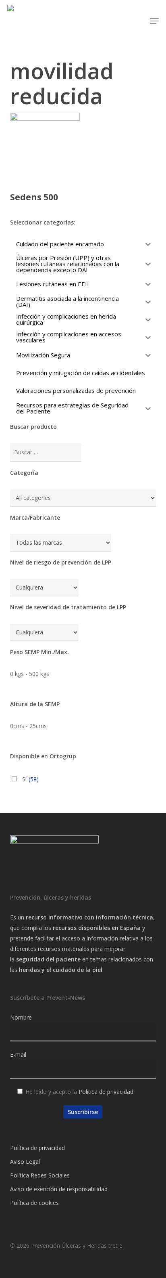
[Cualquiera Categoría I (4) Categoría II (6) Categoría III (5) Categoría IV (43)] (44, 632)
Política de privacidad (106, 1091)
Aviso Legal (25, 1161)
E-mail (18, 1054)
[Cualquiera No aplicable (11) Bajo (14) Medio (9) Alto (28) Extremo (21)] (44, 587)
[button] (154, 21)
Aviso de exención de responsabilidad (59, 1189)
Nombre (21, 1017)
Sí (30, 779)
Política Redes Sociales (40, 1175)
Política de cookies (34, 1203)
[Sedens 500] (45, 148)
